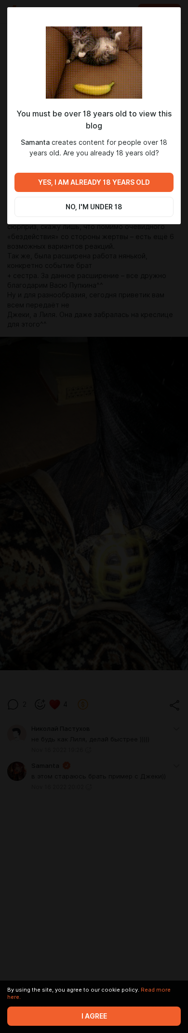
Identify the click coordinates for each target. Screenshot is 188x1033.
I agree (94, 1016)
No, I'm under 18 (94, 207)
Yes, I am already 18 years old (94, 182)
